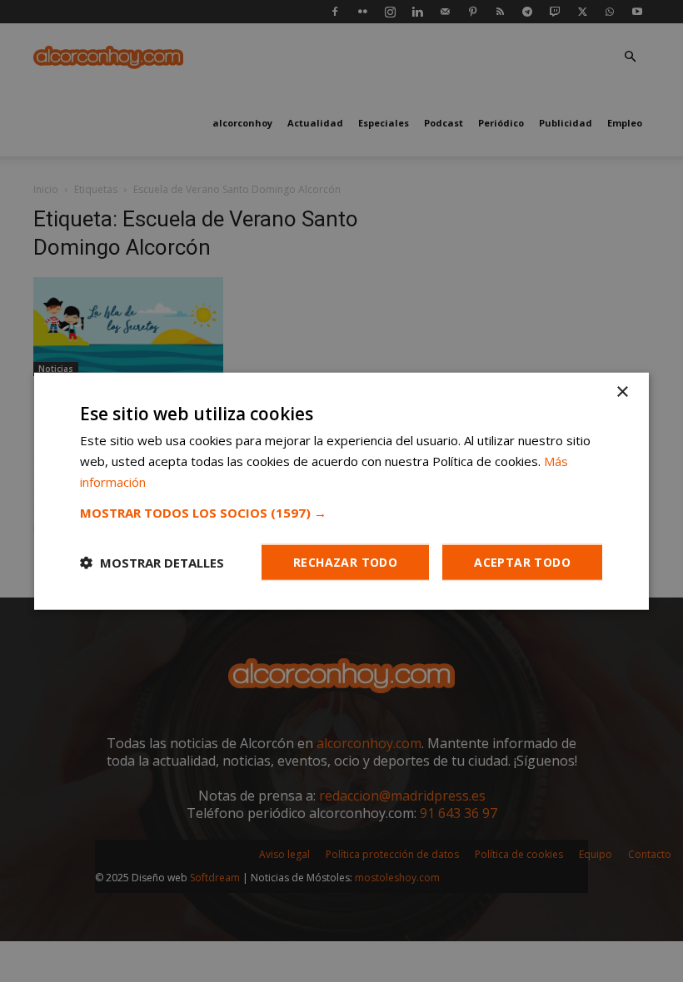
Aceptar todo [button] (522, 561)
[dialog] (341, 491)
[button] (341, 511)
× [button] (622, 392)
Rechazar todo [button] (345, 561)
